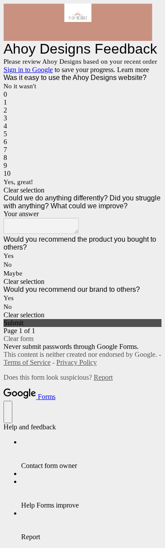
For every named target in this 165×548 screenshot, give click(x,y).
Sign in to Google (28, 69)
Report (103, 377)
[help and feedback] (8, 412)
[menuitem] (91, 454)
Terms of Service (27, 362)
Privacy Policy (76, 362)
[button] (82, 190)
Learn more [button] (133, 69)
